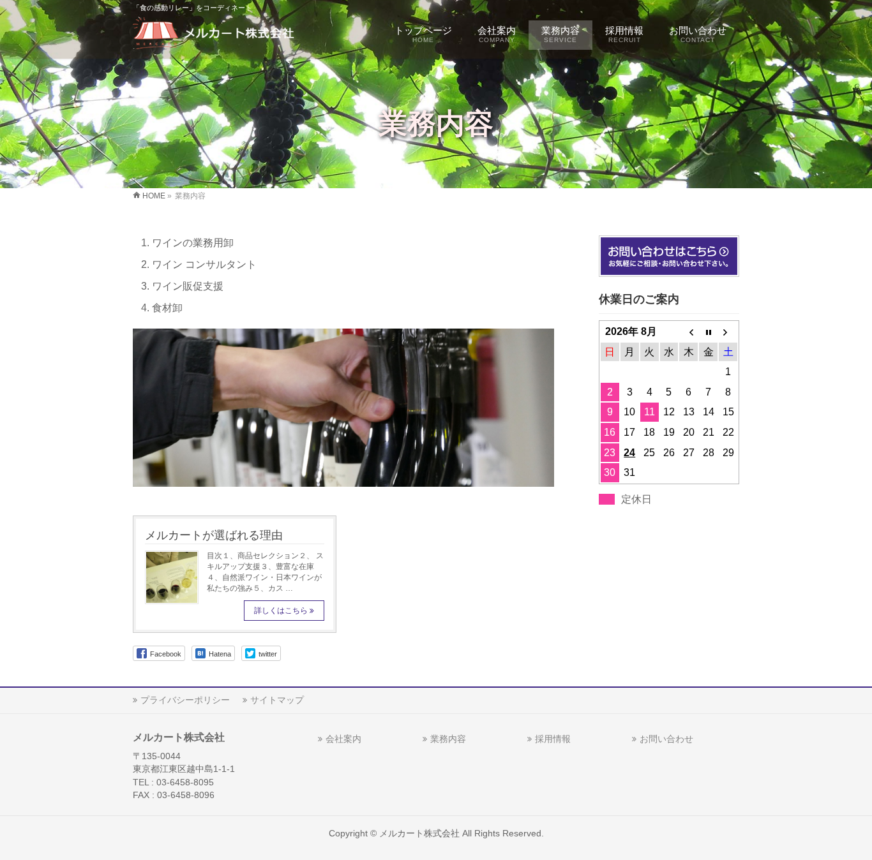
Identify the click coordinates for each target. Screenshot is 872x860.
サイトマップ (277, 700)
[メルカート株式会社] (217, 35)
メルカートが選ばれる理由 (214, 535)
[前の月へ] (688, 331)
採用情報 (553, 739)
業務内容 (448, 739)
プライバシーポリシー (185, 700)
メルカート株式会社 (419, 833)
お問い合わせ (666, 739)
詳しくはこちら (281, 610)
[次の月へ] (728, 331)
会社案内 (343, 739)
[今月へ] (708, 331)
